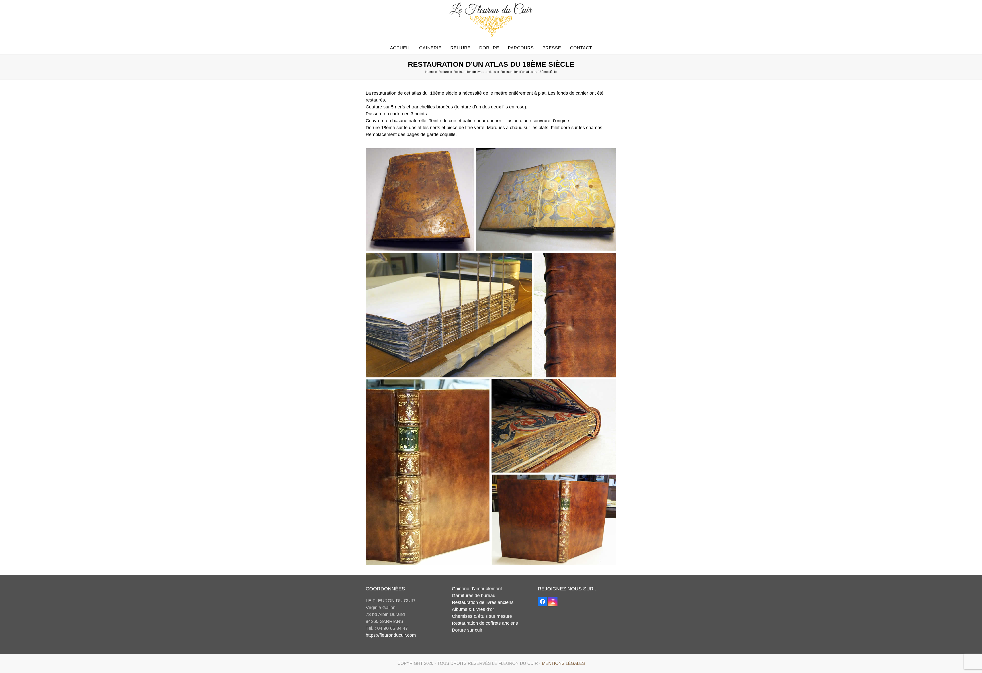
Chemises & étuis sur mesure (482, 616)
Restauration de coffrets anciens (485, 623)
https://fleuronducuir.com (391, 635)
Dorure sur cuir (467, 630)
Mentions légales (563, 663)
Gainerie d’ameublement (477, 588)
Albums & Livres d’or (473, 609)
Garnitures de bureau (473, 595)
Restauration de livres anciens (483, 602)
